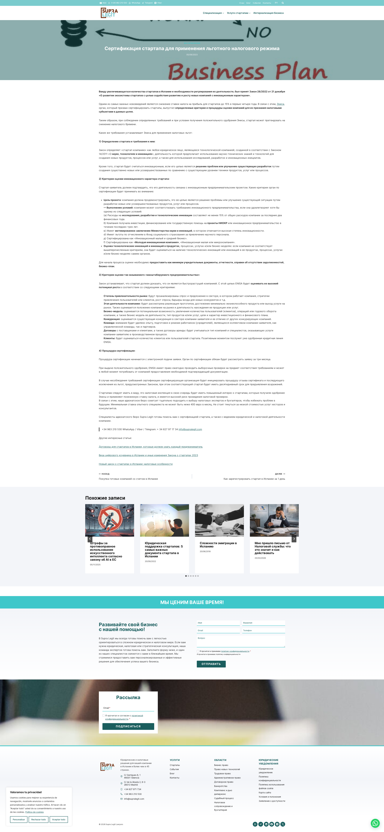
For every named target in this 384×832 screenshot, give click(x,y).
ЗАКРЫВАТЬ (300, 395)
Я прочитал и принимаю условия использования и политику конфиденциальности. (193, 425)
